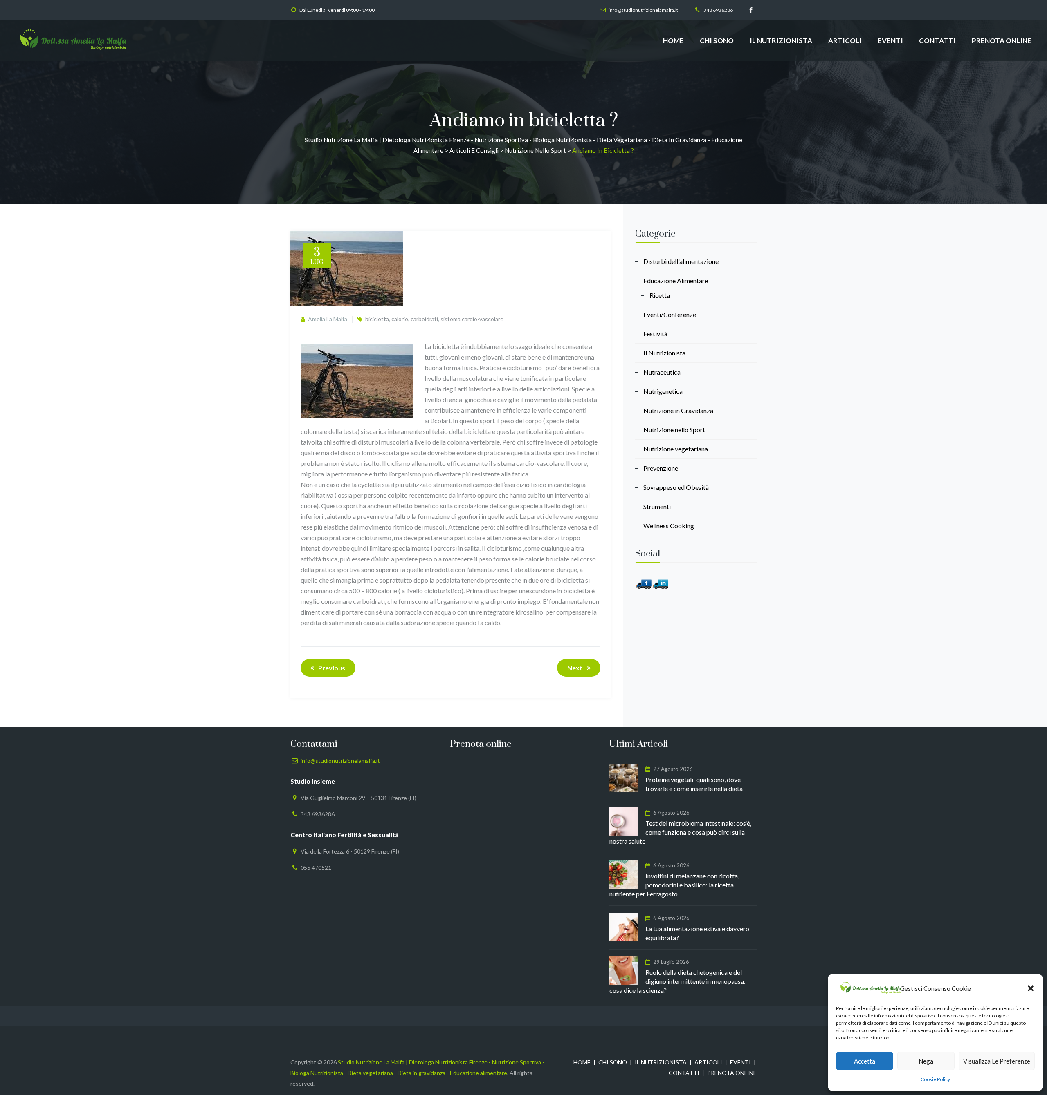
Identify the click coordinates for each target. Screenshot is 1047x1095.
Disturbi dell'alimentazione (681, 261)
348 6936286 (718, 10)
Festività (655, 333)
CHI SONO (717, 40)
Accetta (864, 1061)
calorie (399, 318)
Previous (331, 668)
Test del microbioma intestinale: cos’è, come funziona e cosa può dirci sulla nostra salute (680, 832)
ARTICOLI (845, 40)
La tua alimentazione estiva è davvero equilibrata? (697, 933)
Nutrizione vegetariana (675, 449)
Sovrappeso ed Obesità (676, 487)
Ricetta (659, 295)
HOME (673, 40)
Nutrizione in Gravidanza (678, 410)
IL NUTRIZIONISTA (781, 40)
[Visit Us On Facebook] (643, 583)
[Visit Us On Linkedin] (660, 583)
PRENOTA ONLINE (1001, 40)
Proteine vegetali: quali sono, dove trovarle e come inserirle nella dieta (694, 783)
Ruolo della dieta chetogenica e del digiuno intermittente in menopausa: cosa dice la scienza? (677, 981)
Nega (926, 1061)
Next (574, 668)
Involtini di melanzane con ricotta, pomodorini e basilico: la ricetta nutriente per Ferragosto (674, 885)
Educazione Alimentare (675, 280)
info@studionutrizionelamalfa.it (643, 10)
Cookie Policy (935, 1079)
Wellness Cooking (668, 526)
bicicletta (377, 318)
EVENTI (890, 40)
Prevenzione (660, 468)
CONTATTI (937, 40)
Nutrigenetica (663, 391)
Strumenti (657, 506)
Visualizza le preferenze (996, 1061)
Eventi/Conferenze (669, 314)
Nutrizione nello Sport (674, 430)
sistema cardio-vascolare (471, 318)
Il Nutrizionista (664, 353)
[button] (1031, 988)
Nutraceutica (662, 372)
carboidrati (424, 318)
